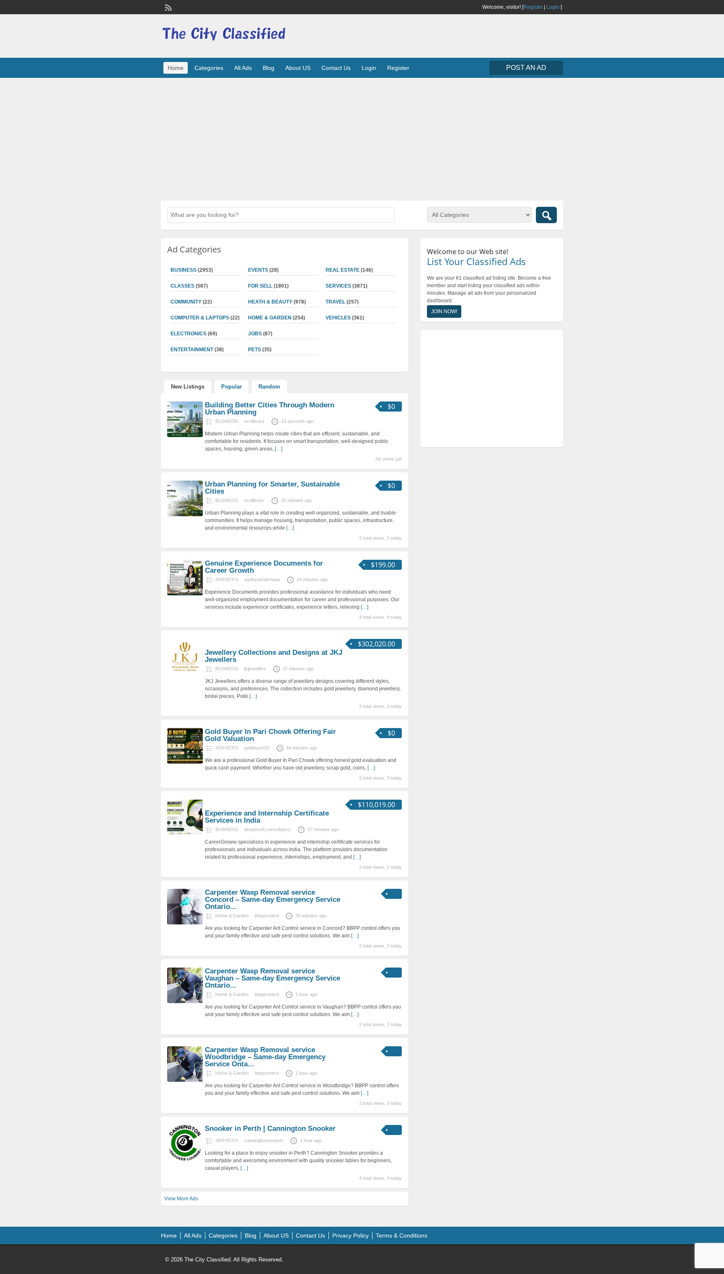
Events (258, 270)
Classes (182, 286)
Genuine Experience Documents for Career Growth (264, 566)
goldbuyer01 (256, 747)
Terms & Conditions (401, 1235)
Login (552, 7)
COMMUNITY (186, 302)
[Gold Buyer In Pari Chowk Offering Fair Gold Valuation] (185, 762)
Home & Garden (270, 318)
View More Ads (181, 1199)
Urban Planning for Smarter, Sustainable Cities (272, 487)
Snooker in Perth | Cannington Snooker (270, 1128)
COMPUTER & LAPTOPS (200, 318)
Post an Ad (526, 67)
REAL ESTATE (342, 270)
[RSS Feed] (167, 6)
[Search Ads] (546, 215)
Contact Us (336, 67)
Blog (268, 67)
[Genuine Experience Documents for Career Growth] (185, 594)
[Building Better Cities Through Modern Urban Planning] (185, 435)
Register (533, 7)
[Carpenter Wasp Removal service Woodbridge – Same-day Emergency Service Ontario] (185, 1080)
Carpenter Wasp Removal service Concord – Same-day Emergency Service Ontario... (272, 899)
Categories (208, 67)
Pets (254, 350)
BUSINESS (184, 270)
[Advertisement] (362, 138)
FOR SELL (260, 286)
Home (176, 67)
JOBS (255, 334)
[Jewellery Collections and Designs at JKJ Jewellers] (185, 673)
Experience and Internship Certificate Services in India (267, 816)
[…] (278, 449)
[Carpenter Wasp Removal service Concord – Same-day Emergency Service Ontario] (185, 923)
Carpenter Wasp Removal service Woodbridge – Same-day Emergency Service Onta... (265, 1057)
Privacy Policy (350, 1235)
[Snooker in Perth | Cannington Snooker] (185, 1159)
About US (297, 67)
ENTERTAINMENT (192, 350)
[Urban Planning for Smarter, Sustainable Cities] (185, 514)
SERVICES (338, 286)
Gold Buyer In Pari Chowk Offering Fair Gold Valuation (270, 735)
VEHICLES (338, 318)
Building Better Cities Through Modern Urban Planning (269, 408)
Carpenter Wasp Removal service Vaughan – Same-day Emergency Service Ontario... (272, 978)
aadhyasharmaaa (262, 579)
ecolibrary (254, 421)
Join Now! (444, 311)
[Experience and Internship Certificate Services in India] (185, 833)
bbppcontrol (267, 915)
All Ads (243, 67)
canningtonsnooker (263, 1140)
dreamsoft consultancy (267, 829)
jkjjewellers (255, 668)
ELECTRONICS (189, 334)
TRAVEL (335, 302)
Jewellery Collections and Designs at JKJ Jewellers (273, 656)
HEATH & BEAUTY (270, 302)
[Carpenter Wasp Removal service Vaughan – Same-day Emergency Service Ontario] (185, 1001)
